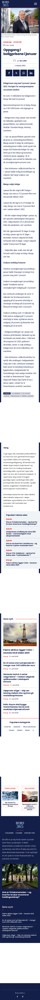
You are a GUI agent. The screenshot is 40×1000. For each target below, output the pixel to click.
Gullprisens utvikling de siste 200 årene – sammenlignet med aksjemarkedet (21, 534)
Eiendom (7, 42)
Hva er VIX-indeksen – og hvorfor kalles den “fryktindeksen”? (20, 554)
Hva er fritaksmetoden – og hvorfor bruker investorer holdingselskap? (21, 523)
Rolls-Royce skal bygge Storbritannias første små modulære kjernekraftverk (16, 707)
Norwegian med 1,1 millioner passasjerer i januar (29, 806)
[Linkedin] (31, 73)
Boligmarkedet (16, 393)
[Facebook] (9, 73)
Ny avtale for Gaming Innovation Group (10, 804)
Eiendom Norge (15, 396)
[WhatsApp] (23, 73)
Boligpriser (26, 393)
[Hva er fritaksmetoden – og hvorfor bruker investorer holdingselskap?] (20, 876)
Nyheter (18, 42)
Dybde (9, 519)
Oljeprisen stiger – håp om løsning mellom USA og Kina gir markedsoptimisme (18, 693)
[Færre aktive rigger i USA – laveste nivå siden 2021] (20, 634)
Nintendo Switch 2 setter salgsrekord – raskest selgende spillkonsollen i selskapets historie (18, 678)
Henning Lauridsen (27, 396)
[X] (16, 73)
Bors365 (23, 61)
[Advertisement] (20, 422)
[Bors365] (15, 60)
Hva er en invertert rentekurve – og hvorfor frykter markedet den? (21, 544)
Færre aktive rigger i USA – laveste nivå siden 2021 (21, 564)
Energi (9, 560)
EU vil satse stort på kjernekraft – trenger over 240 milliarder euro (19, 664)
